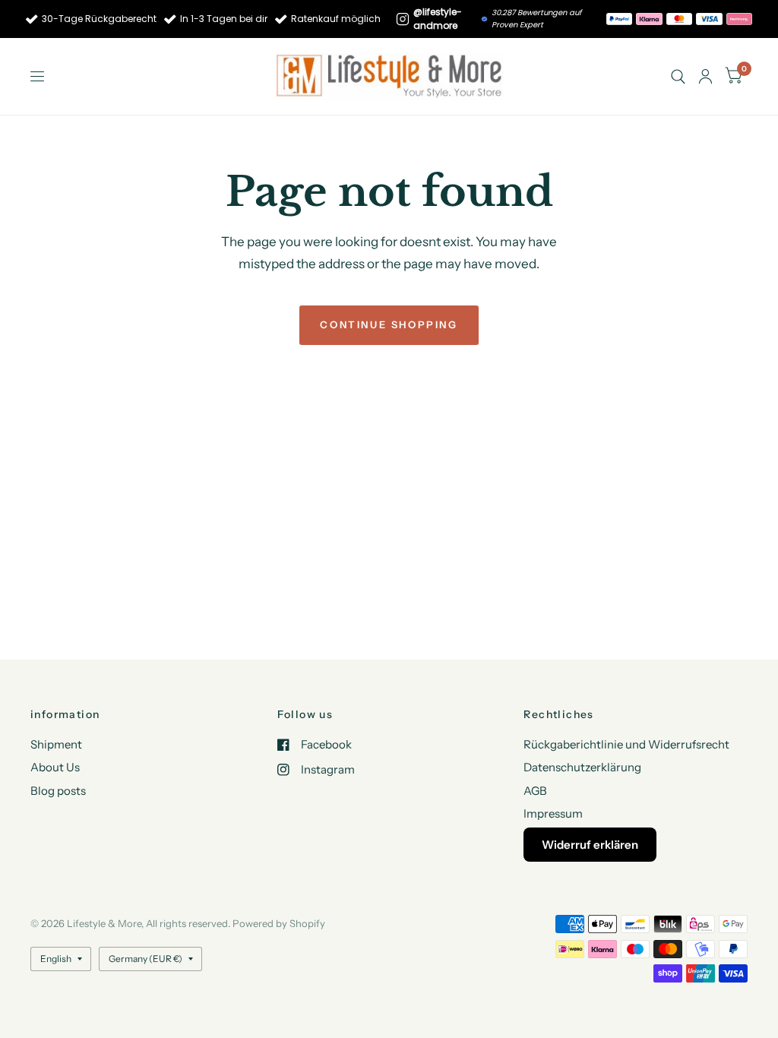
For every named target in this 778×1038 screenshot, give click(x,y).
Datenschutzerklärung (582, 767)
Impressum (553, 813)
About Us (55, 767)
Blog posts (58, 790)
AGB (535, 790)
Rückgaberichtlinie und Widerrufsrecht (626, 744)
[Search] (678, 76)
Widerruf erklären (590, 844)
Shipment (56, 744)
